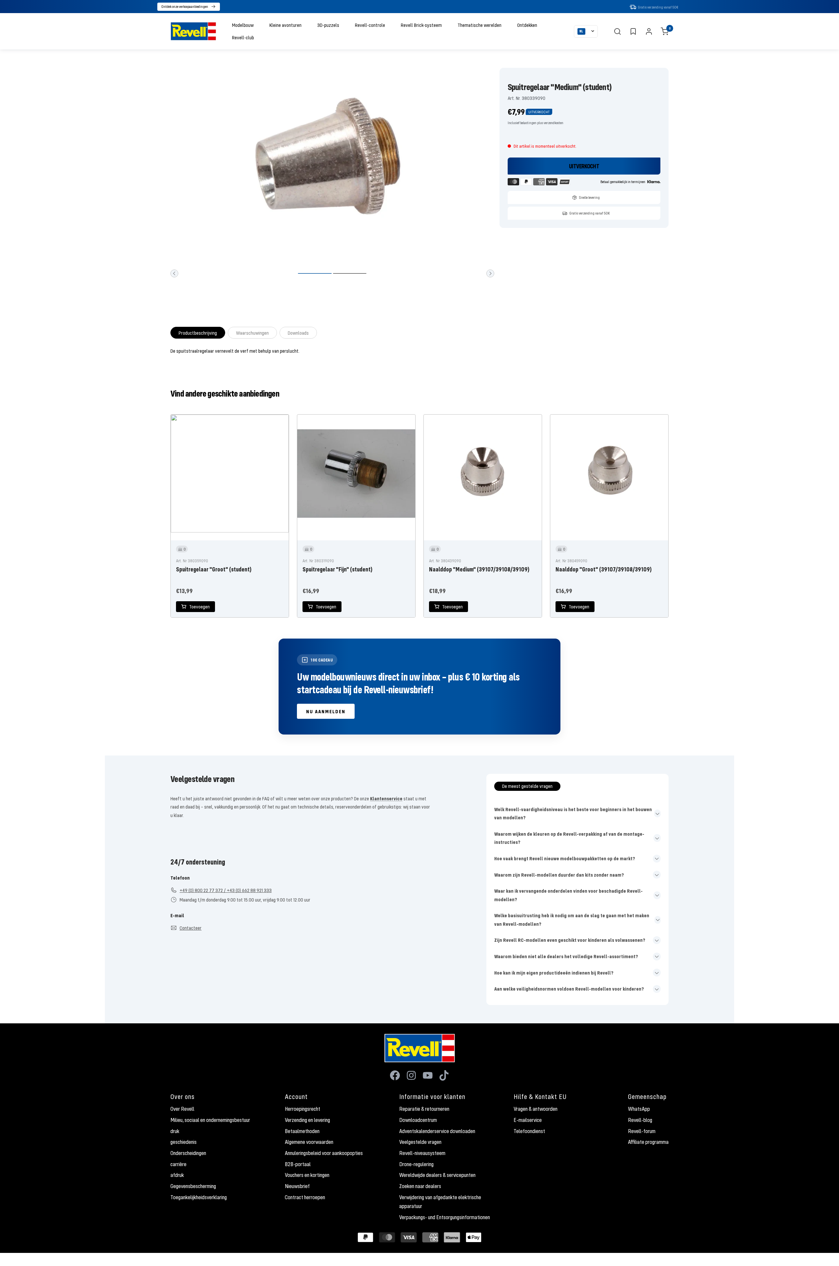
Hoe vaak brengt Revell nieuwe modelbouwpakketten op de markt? (564, 858)
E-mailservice (528, 1120)
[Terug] (174, 273)
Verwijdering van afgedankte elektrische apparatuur (440, 1202)
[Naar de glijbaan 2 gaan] (349, 273)
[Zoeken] (617, 31)
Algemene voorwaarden (309, 1141)
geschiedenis (183, 1141)
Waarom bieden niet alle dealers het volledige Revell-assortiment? (566, 956)
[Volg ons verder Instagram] (411, 1075)
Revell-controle (370, 25)
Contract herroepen (305, 1197)
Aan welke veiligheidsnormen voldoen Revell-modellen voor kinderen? (569, 988)
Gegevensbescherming (193, 1186)
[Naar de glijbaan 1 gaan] (314, 273)
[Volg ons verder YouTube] (427, 1075)
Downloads (298, 332)
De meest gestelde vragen (527, 786)
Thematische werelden (479, 25)
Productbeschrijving (198, 332)
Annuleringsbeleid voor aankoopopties (324, 1153)
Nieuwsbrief (297, 1186)
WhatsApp (639, 1108)
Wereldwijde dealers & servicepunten (437, 1175)
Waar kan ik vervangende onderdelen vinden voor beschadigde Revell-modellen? (568, 895)
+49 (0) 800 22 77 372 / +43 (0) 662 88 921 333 (226, 890)
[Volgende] (490, 273)
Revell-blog (640, 1120)
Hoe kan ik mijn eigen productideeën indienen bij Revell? (554, 972)
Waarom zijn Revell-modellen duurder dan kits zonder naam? (559, 874)
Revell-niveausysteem (422, 1153)
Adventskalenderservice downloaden (437, 1131)
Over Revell (182, 1108)
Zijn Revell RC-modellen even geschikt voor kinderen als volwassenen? (569, 940)
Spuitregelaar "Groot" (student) (213, 569)
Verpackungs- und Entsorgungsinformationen (444, 1217)
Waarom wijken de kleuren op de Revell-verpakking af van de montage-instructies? (569, 838)
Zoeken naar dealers (420, 1186)
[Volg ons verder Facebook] (395, 1075)
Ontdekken (527, 25)
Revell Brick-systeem (421, 25)
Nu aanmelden (325, 711)
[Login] (649, 31)
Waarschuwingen (252, 332)
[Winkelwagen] (665, 31)
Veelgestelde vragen (420, 1141)
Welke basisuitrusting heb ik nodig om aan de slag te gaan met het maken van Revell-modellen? (571, 919)
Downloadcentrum (418, 1120)
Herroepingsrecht (302, 1108)
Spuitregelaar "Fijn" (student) (337, 569)
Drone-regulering (416, 1164)
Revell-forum (641, 1131)
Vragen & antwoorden (535, 1108)
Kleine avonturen (285, 25)
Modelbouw (243, 25)
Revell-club (243, 37)
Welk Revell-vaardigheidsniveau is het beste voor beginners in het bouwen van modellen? (573, 813)
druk (174, 1131)
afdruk (177, 1175)
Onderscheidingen (188, 1153)
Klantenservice (386, 798)
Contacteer (191, 927)
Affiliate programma (648, 1141)
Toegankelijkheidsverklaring (198, 1197)
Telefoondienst (529, 1131)
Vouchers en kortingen (307, 1175)
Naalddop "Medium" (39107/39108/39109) (479, 569)
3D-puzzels (328, 25)
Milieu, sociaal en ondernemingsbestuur (210, 1120)
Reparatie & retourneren (424, 1108)
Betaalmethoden (302, 1131)
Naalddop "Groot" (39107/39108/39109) (604, 569)
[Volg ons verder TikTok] (444, 1075)
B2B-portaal (298, 1164)
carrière (178, 1164)
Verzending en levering (307, 1120)
